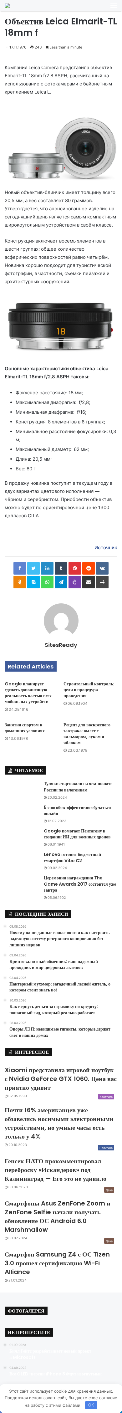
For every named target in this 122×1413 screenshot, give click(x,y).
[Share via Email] (88, 582)
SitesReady (61, 645)
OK (91, 1404)
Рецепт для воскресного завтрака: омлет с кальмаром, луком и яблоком (87, 734)
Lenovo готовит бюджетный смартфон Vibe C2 (72, 857)
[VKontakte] (102, 568)
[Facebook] (19, 568)
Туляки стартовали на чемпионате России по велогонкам (78, 787)
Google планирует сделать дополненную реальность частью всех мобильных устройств (28, 693)
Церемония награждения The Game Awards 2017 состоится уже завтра (80, 884)
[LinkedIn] (47, 568)
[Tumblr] (61, 568)
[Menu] (113, 5)
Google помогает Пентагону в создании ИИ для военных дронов (77, 834)
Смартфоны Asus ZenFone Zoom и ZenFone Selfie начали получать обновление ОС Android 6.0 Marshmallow (57, 1216)
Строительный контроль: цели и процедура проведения (89, 690)
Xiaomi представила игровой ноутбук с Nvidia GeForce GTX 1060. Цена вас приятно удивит (61, 1079)
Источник (105, 547)
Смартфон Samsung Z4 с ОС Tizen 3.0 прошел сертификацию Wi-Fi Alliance (57, 1263)
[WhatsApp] (47, 582)
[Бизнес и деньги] (7, 5)
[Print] (102, 582)
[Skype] (33, 582)
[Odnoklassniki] (19, 582)
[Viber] (75, 582)
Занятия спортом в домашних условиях (25, 728)
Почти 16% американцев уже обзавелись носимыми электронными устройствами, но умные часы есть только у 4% (59, 1123)
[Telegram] (61, 582)
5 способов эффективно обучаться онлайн (77, 810)
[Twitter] (33, 568)
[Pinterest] (75, 568)
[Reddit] (88, 568)
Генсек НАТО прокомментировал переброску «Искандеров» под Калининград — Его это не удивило (55, 1170)
